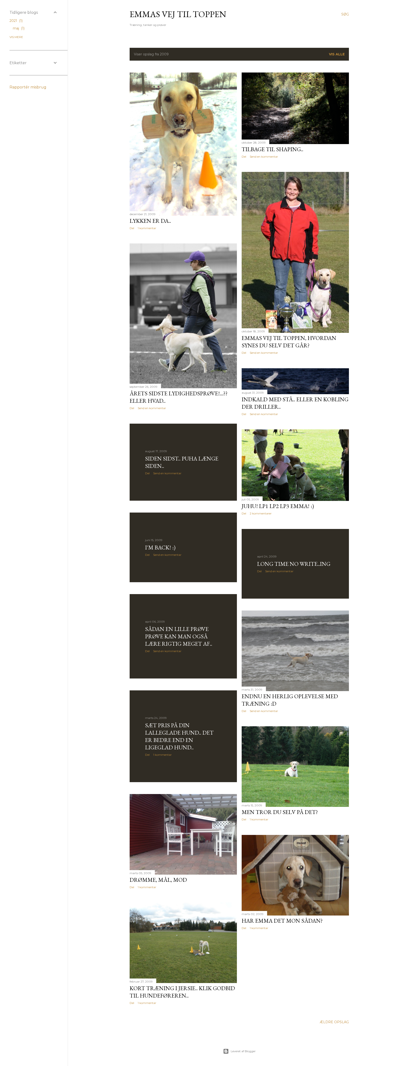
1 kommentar (147, 228)
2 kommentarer (261, 513)
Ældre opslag (334, 1022)
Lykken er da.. (150, 220)
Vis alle (337, 54)
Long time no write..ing (293, 563)
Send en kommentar (264, 156)
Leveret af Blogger (243, 1051)
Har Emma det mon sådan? (282, 920)
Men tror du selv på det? (280, 812)
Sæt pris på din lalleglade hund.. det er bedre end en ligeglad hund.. (179, 736)
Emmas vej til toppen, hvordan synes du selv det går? (289, 341)
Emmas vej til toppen (178, 14)
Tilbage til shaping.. (272, 149)
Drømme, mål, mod (158, 879)
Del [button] (132, 228)
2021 (16, 21)
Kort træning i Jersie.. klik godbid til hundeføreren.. (182, 991)
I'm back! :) (160, 547)
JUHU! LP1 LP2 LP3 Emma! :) (278, 506)
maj (18, 28)
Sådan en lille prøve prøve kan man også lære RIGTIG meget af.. (178, 636)
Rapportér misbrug (28, 87)
